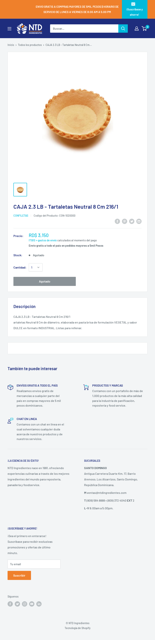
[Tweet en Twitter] (131, 221)
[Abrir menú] (9, 28)
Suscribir (19, 575)
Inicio (11, 44)
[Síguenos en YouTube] (31, 603)
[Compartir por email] (139, 221)
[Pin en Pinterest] (124, 221)
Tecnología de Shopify (78, 628)
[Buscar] (123, 28)
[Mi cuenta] (137, 28)
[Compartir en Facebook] (117, 221)
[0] (144, 28)
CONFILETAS (20, 215)
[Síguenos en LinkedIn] (39, 603)
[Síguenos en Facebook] (10, 603)
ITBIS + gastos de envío (43, 240)
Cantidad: (19, 267)
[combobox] (84, 28)
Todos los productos (30, 44)
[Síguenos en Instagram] (24, 603)
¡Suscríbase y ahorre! (134, 12)
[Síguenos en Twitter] (17, 603)
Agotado (44, 281)
